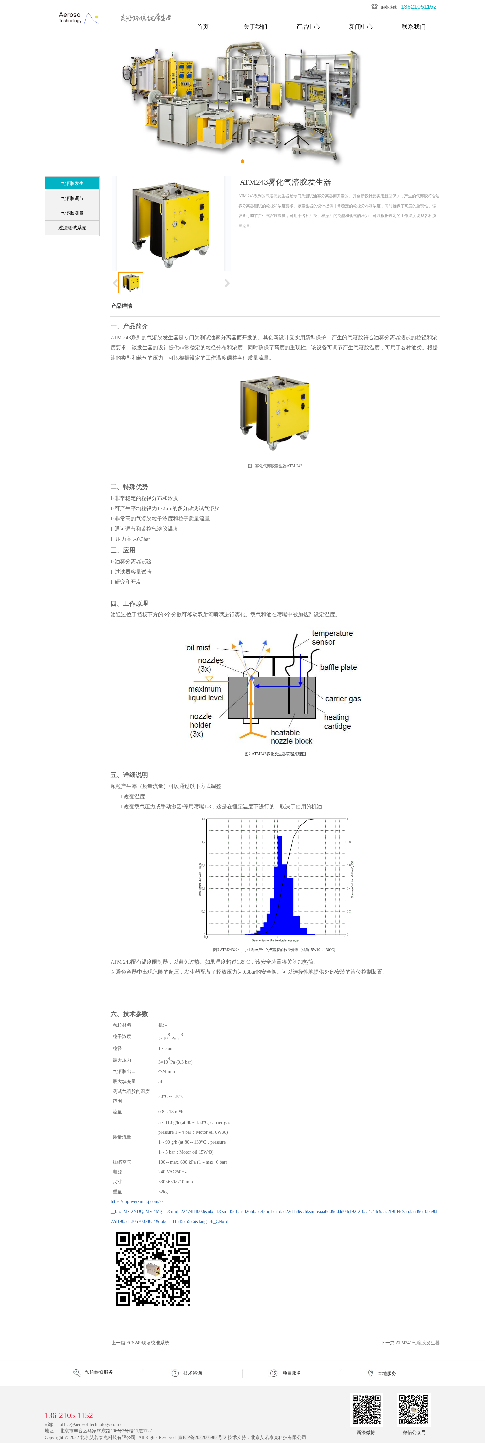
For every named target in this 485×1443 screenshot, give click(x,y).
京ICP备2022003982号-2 (202, 1437)
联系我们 (414, 26)
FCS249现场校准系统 (147, 1342)
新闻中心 (361, 26)
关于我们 (255, 26)
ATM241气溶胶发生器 (418, 1342)
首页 (203, 26)
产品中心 (308, 26)
